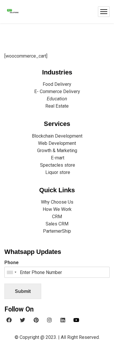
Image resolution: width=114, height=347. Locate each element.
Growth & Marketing (57, 150)
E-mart (57, 158)
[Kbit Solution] (12, 11)
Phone (11, 262)
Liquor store (57, 172)
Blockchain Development (57, 136)
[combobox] (11, 272)
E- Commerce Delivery (57, 91)
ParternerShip (57, 231)
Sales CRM (57, 224)
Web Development (57, 143)
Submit (23, 291)
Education (57, 99)
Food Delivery (57, 84)
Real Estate (57, 106)
